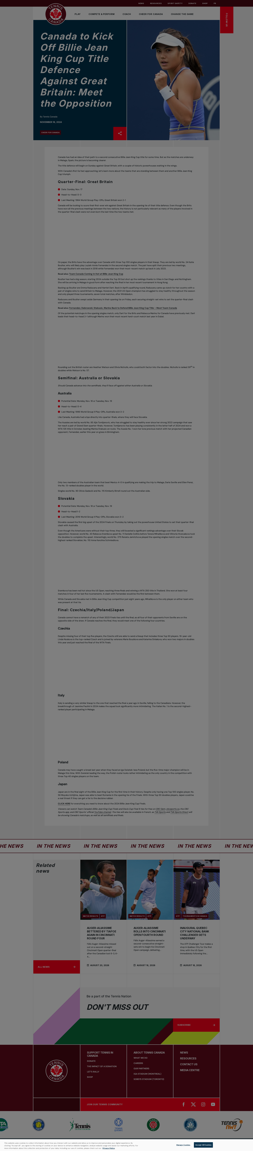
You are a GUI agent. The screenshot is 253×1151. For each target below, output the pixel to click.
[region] (126, 1145)
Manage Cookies (183, 1145)
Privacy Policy (109, 1148)
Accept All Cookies (203, 1145)
